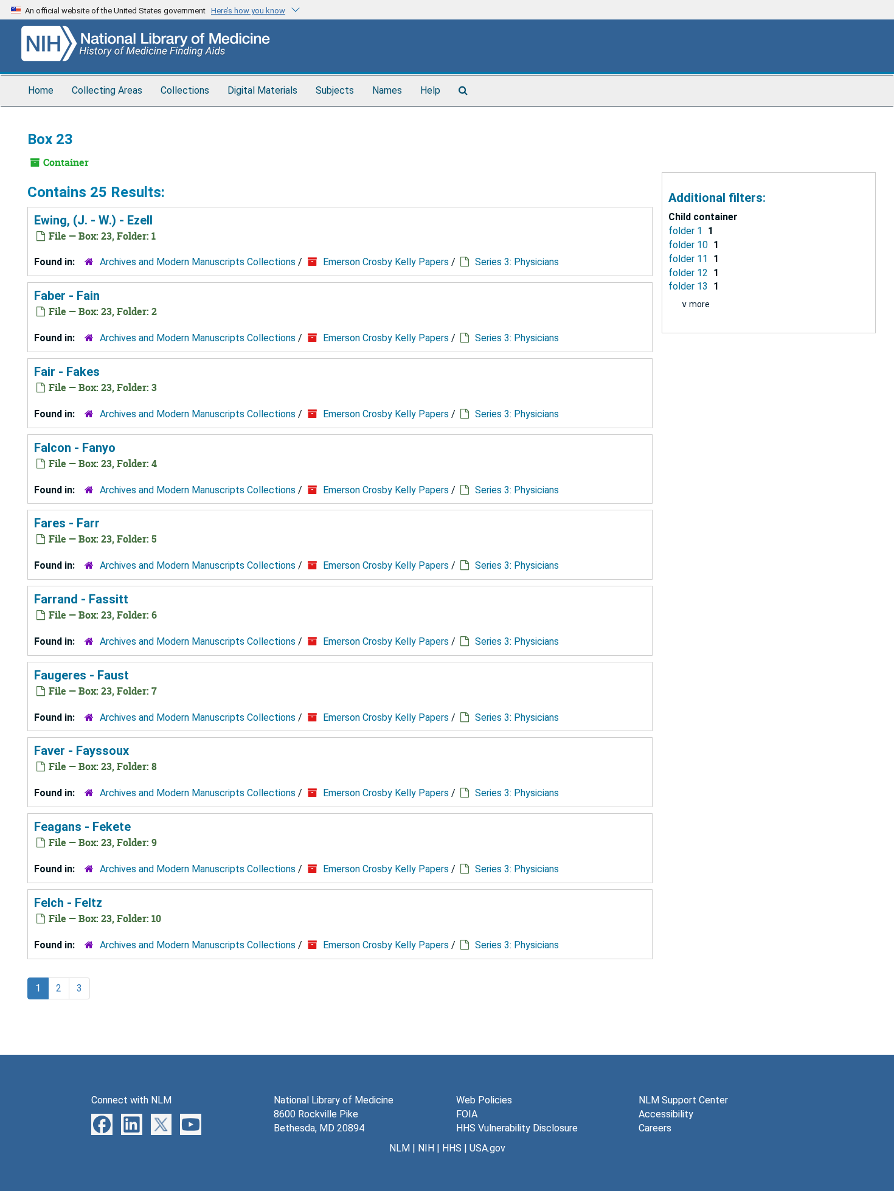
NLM (399, 1148)
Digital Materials (262, 90)
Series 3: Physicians (517, 262)
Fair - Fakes (67, 371)
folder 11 (689, 259)
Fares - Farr (67, 523)
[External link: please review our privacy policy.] (102, 1124)
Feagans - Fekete (82, 826)
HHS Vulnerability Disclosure (517, 1128)
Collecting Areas (107, 90)
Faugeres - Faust (81, 675)
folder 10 (689, 245)
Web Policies (484, 1100)
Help (430, 90)
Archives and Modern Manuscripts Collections (198, 262)
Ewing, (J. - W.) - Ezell (93, 220)
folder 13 (689, 286)
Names (387, 90)
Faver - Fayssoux (81, 750)
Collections (185, 90)
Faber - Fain (67, 295)
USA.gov (487, 1148)
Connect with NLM (131, 1100)
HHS (452, 1148)
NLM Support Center (683, 1100)
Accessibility (666, 1114)
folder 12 (689, 273)
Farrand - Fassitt (81, 599)
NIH (426, 1148)
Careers (655, 1128)
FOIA (466, 1114)
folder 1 (686, 231)
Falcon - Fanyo (75, 447)
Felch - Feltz (68, 902)
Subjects (335, 90)
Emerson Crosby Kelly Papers (386, 262)
